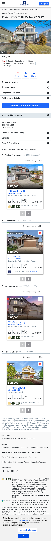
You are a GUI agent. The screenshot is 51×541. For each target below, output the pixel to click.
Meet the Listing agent (12, 115)
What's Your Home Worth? (25, 105)
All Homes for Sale (9, 439)
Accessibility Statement (28, 457)
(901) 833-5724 (34, 271)
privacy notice (22, 520)
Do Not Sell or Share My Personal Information (21, 452)
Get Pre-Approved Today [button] (13, 133)
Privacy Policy (42, 448)
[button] (44, 3)
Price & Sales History (11, 143)
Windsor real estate (32, 427)
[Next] (28, 213)
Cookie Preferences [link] (38, 462)
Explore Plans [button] (44, 504)
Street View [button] (9, 87)
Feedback (5, 448)
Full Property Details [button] (11, 98)
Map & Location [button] (11, 82)
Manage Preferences (28, 530)
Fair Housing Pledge (21, 462)
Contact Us (15, 448)
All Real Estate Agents (26, 439)
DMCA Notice (7, 462)
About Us (24, 448)
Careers (33, 448)
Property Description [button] (11, 93)
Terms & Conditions (9, 457)
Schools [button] (5, 138)
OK (24, 536)
